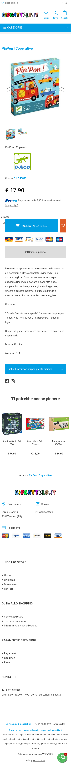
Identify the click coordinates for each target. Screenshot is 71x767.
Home (7, 575)
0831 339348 (11, 3)
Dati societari (59, 724)
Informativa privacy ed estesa (20, 625)
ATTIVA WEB (46, 754)
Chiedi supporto (37, 252)
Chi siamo (9, 580)
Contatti (8, 588)
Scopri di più (11, 205)
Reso (7, 662)
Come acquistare (13, 616)
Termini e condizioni (15, 621)
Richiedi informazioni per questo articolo (30, 369)
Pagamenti (10, 653)
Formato (4, 217)
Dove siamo (10, 584)
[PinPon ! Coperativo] (35, 116)
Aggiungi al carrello (35, 226)
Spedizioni (10, 658)
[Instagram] (66, 3)
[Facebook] (62, 3)
